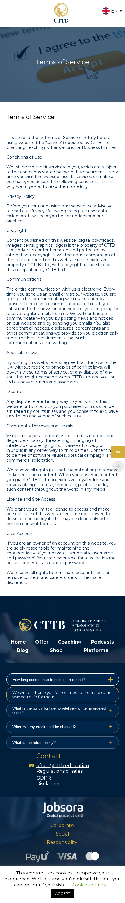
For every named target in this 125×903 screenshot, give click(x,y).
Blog (22, 650)
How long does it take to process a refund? (63, 679)
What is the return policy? (62, 742)
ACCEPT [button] (62, 893)
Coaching (70, 642)
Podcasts (102, 642)
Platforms (96, 650)
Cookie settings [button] (89, 885)
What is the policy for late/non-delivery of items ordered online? (62, 710)
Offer (42, 642)
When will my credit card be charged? (62, 726)
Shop (56, 650)
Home (18, 642)
